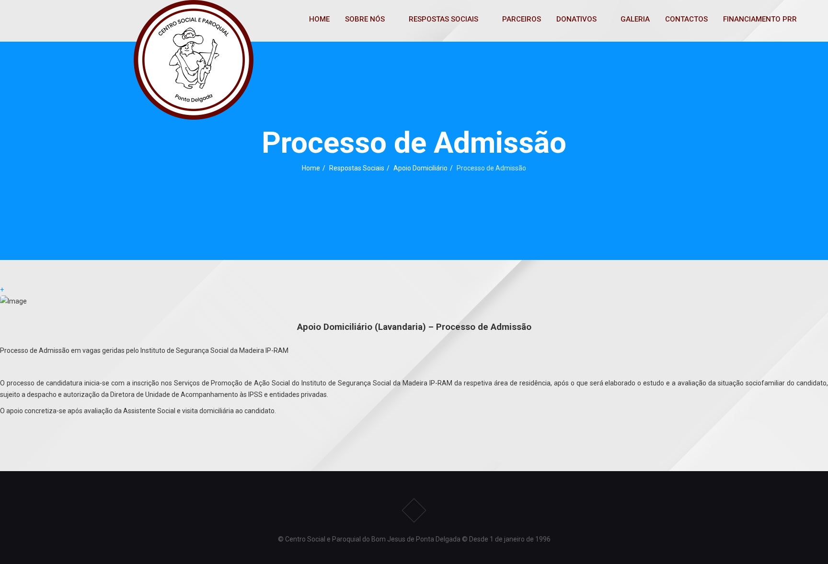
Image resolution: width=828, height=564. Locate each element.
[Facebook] (414, 510)
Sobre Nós (365, 19)
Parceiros (521, 19)
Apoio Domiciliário (420, 168)
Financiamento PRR (760, 19)
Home (319, 19)
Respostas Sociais (443, 19)
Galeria (635, 19)
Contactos (686, 19)
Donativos (576, 19)
